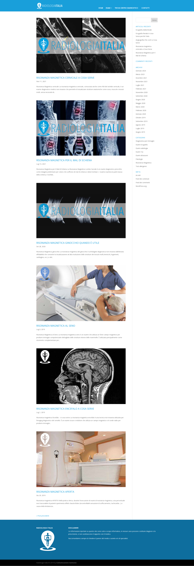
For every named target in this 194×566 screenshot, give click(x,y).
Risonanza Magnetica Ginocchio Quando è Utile (67, 242)
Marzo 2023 (140, 74)
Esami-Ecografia (142, 145)
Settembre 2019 (141, 121)
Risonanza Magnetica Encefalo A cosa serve (65, 408)
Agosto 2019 (140, 125)
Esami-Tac (139, 152)
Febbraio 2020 (141, 110)
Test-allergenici (141, 166)
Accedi (138, 175)
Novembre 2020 (142, 92)
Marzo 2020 (140, 107)
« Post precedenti (42, 516)
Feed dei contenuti (142, 179)
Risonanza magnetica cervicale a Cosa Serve (65, 77)
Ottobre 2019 (141, 117)
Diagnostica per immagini (145, 141)
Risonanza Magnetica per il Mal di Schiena (64, 160)
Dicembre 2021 (141, 78)
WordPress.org (141, 186)
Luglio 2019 (140, 128)
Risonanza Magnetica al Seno (55, 325)
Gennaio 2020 (141, 114)
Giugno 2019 (140, 132)
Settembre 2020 (141, 96)
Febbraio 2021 (141, 89)
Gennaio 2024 (141, 71)
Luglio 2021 (140, 85)
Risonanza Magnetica (143, 163)
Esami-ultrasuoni (142, 155)
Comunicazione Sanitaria (66, 563)
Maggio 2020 (140, 103)
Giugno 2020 (140, 99)
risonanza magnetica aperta (55, 491)
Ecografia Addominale (144, 30)
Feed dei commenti (143, 182)
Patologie (139, 159)
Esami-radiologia (142, 148)
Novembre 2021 (142, 81)
